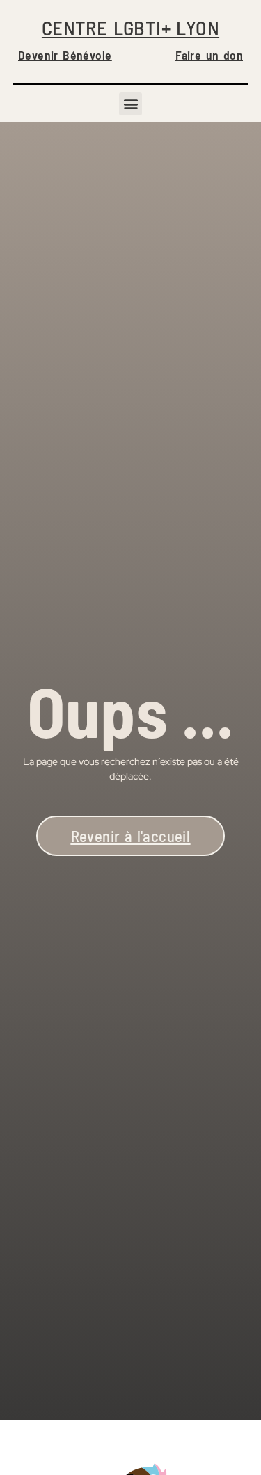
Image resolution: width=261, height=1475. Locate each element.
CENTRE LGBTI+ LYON (130, 27)
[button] (130, 103)
